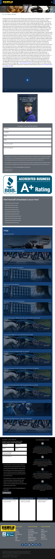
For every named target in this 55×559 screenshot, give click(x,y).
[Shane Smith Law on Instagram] (36, 544)
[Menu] (51, 2)
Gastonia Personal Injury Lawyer (12, 209)
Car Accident (31, 529)
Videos (16, 537)
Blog (16, 535)
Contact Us (17, 540)
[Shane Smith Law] (8, 2)
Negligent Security (32, 537)
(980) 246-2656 (27, 5)
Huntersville (43, 535)
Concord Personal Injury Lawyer (11, 207)
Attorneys (17, 532)
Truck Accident (31, 531)
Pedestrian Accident (32, 539)
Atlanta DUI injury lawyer (25, 63)
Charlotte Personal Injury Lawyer (12, 203)
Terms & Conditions (20, 167)
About (16, 529)
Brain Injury (30, 534)
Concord (43, 532)
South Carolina (44, 539)
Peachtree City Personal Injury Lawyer (13, 220)
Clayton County (44, 531)
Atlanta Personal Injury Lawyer (11, 205)
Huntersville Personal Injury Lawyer (12, 211)
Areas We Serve (18, 534)
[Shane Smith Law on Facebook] (22, 544)
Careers (17, 531)
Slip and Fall (30, 535)
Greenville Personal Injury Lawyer (12, 222)
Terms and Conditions (14, 556)
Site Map (3, 556)
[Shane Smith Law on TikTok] (39, 544)
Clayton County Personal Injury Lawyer (13, 218)
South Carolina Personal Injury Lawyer (13, 216)
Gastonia (43, 534)
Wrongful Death (31, 540)
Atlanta (42, 529)
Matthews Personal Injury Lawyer (12, 213)
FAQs (5, 14)
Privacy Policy (27, 167)
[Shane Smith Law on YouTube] (33, 544)
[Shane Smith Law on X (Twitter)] (26, 544)
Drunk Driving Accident (33, 532)
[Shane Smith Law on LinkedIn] (29, 544)
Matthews (43, 537)
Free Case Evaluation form (29, 100)
